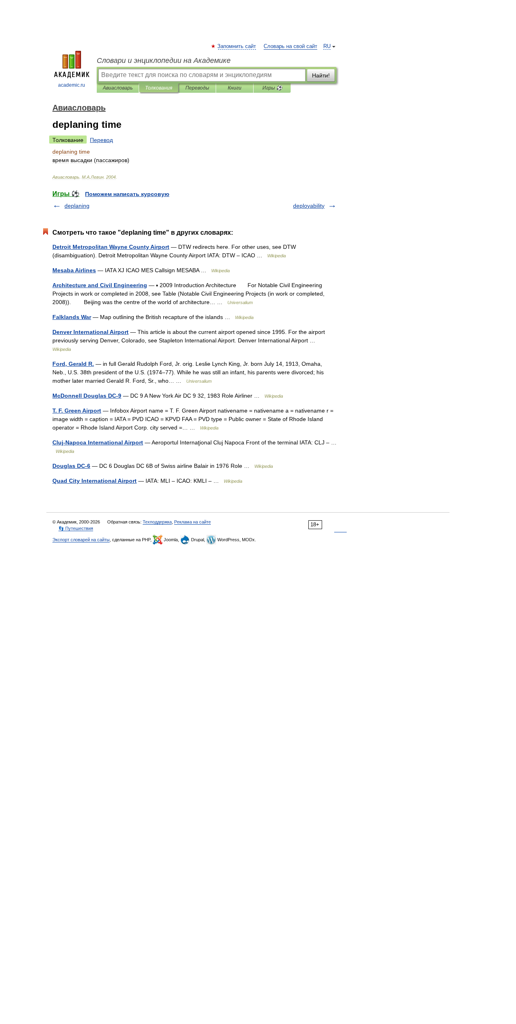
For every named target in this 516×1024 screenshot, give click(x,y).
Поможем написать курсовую (127, 194)
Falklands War (71, 317)
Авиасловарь (118, 88)
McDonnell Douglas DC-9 (86, 395)
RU (327, 46)
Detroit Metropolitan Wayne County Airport (110, 247)
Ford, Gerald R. (73, 364)
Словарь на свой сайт (290, 46)
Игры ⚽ (272, 88)
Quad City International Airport (94, 481)
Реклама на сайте (192, 521)
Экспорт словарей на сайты (81, 539)
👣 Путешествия (75, 528)
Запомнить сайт (237, 46)
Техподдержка (157, 521)
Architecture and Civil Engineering (99, 285)
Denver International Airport (90, 332)
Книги (234, 88)
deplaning (76, 205)
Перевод (101, 140)
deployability (309, 205)
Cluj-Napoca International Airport (97, 442)
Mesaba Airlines (74, 270)
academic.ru (71, 85)
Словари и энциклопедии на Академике (164, 60)
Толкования (158, 88)
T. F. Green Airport (76, 410)
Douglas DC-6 (71, 466)
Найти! (321, 75)
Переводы (197, 88)
